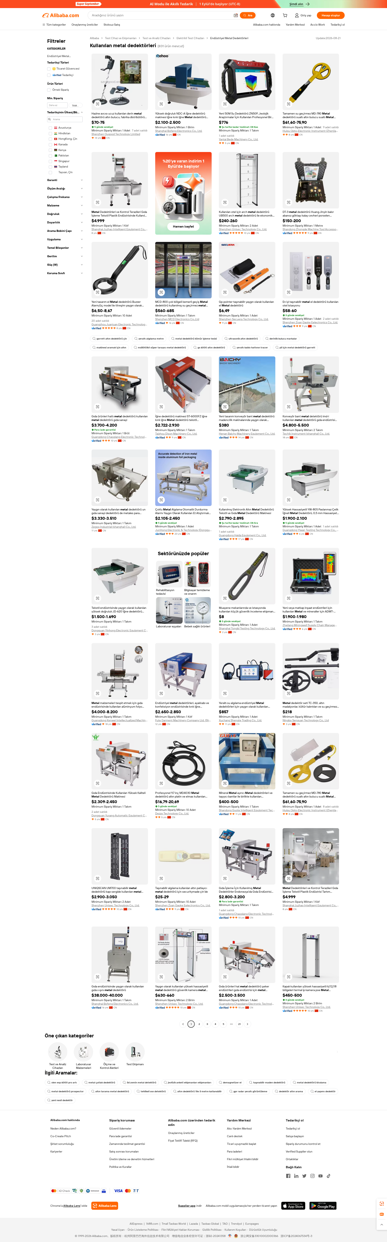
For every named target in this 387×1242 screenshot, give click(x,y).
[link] (382, 1203)
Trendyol (236, 1223)
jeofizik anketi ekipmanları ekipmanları (189, 1082)
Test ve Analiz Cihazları (157, 38)
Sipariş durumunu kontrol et (303, 1143)
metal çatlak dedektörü (101, 1082)
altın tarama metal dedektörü (112, 1091)
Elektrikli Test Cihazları (190, 38)
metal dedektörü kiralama (311, 1082)
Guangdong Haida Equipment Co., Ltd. (242, 535)
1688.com (152, 1223)
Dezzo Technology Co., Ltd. (172, 813)
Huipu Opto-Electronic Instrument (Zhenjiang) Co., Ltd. (311, 130)
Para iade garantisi (120, 1136)
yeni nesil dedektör (62, 1100)
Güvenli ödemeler (120, 1128)
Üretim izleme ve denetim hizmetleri (131, 1159)
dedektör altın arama (291, 1091)
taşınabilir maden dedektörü (269, 1082)
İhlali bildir (233, 1166)
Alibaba (94, 38)
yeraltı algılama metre (151, 338)
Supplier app (187, 1205)
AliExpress (136, 1223)
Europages (252, 1223)
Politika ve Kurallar (120, 1166)
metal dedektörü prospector (67, 1091)
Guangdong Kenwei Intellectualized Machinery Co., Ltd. (120, 720)
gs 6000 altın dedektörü (211, 347)
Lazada (193, 1223)
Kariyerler (56, 1151)
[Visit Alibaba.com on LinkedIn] (296, 1175)
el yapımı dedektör (325, 1091)
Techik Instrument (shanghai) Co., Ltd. (306, 433)
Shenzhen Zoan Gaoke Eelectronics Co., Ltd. (310, 322)
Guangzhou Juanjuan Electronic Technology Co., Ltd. (120, 324)
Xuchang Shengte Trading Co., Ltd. (240, 720)
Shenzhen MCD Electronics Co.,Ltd (177, 319)
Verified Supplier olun (299, 1151)
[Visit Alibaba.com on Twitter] (304, 1175)
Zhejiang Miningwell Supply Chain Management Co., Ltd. (311, 625)
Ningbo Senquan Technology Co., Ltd (306, 720)
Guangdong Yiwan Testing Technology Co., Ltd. (311, 530)
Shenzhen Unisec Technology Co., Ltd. (243, 229)
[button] (235, 15)
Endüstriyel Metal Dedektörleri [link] (229, 38)
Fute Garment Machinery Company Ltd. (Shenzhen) (183, 720)
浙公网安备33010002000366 (259, 1236)
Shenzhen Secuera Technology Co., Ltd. (243, 319)
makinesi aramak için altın (111, 347)
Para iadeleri (234, 1151)
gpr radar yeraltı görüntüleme (250, 1091)
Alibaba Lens (71, 1205)
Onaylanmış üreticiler (181, 1133)
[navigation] (65, 531)
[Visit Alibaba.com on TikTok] (328, 1175)
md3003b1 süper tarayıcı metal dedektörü (162, 347)
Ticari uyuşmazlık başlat (241, 1143)
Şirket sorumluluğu (62, 1143)
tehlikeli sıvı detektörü (153, 1091)
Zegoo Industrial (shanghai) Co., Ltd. (114, 526)
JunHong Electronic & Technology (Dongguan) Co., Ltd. (183, 530)
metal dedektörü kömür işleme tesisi (196, 338)
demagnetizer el (232, 1082)
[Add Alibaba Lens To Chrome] (104, 1206)
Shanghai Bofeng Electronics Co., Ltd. (178, 130)
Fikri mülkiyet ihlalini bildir (242, 1159)
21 (239, 1024)
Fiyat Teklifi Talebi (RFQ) (183, 1140)
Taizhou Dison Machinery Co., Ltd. (176, 433)
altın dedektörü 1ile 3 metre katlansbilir (199, 1091)
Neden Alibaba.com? (63, 1128)
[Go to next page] (247, 1024)
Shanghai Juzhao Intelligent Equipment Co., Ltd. (120, 229)
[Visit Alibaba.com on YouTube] (320, 1175)
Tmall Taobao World (174, 1223)
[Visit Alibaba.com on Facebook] (288, 1175)
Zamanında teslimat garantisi (127, 1143)
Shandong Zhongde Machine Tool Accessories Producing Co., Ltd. (311, 229)
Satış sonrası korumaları (124, 1151)
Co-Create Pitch (60, 1136)
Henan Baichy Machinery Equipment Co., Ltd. (247, 433)
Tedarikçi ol (293, 1128)
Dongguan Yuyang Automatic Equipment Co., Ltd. (120, 815)
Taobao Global (210, 1223)
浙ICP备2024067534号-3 (296, 1236)
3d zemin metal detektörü (141, 1082)
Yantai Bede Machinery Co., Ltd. (238, 139)
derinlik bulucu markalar (283, 338)
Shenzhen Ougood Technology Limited (116, 134)
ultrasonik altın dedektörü (243, 338)
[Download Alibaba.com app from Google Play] (323, 1206)
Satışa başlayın (295, 1136)
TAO (225, 1223)
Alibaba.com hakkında (65, 1120)
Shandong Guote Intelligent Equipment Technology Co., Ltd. (247, 810)
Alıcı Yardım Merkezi (239, 1128)
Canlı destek (234, 1136)
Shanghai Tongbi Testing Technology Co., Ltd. (247, 628)
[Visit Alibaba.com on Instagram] (312, 1175)
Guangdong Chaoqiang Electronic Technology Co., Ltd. (120, 436)
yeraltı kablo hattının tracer (252, 347)
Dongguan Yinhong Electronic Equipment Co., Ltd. (120, 630)
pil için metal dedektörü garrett (297, 347)
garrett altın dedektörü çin (112, 338)
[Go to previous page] (183, 1024)
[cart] (286, 16)
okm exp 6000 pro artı (64, 1082)
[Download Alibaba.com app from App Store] (293, 1206)
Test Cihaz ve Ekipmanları (120, 38)
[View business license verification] (230, 1236)
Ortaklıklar (292, 1159)
